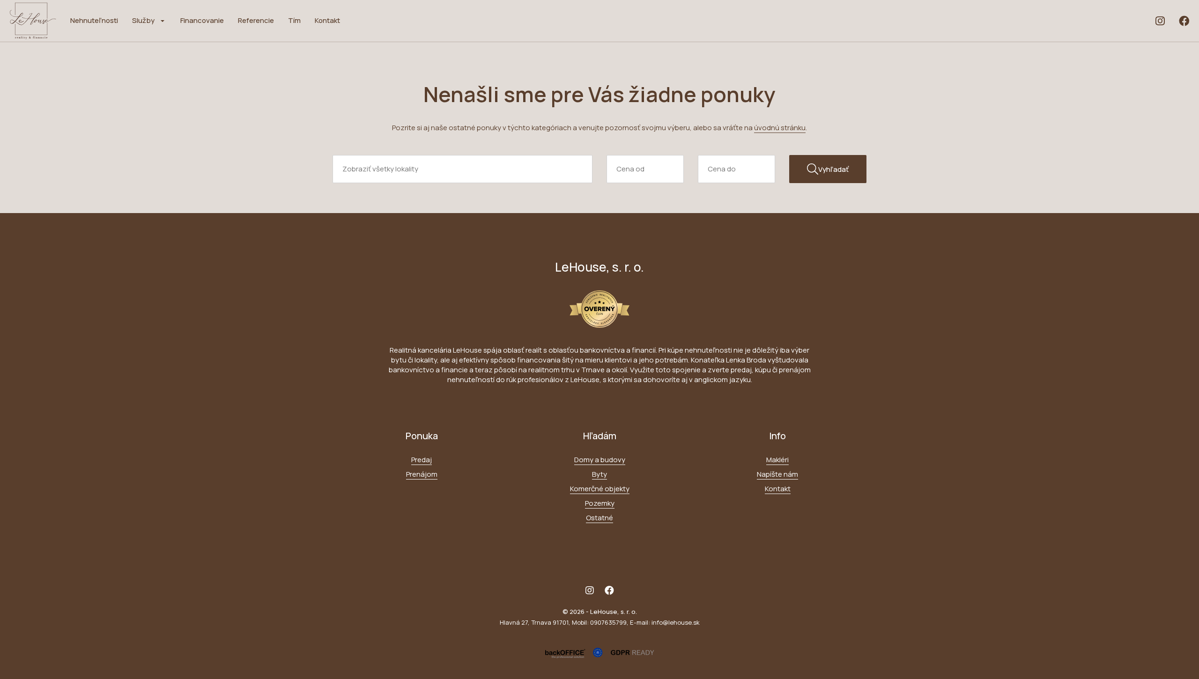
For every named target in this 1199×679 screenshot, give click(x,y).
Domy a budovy (599, 460)
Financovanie (202, 20)
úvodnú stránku (780, 128)
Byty (599, 474)
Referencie (256, 20)
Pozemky (599, 503)
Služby (143, 20)
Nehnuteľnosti (94, 20)
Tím (294, 20)
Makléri (777, 460)
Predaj (421, 460)
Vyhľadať (833, 169)
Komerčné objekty (599, 489)
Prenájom (421, 474)
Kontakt (327, 20)
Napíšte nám (777, 474)
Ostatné (599, 518)
